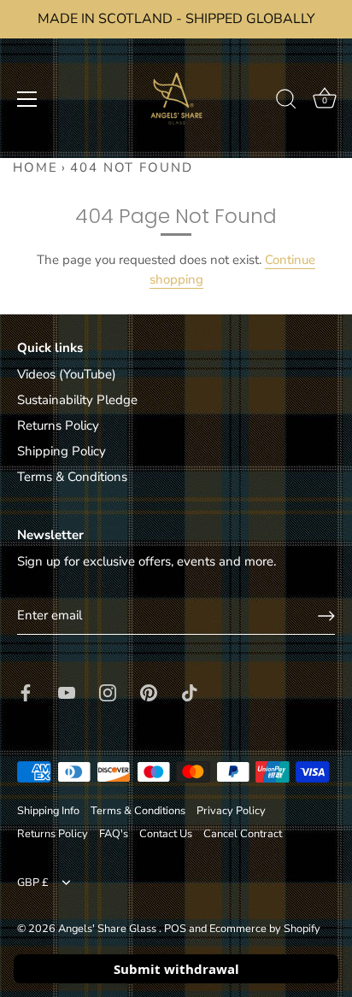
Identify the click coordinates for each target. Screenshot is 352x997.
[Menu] (27, 99)
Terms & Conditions (72, 476)
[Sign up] (326, 616)
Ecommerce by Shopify (264, 928)
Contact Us (165, 834)
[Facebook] (25, 691)
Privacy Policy (231, 810)
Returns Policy (58, 425)
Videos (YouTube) (66, 374)
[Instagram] (107, 691)
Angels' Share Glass (108, 928)
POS (175, 928)
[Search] (286, 101)
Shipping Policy (61, 451)
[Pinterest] (148, 691)
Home (35, 167)
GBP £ (33, 883)
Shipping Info (48, 810)
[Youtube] (66, 691)
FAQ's (113, 834)
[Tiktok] (189, 691)
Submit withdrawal (176, 968)
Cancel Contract (242, 834)
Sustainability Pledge (77, 399)
